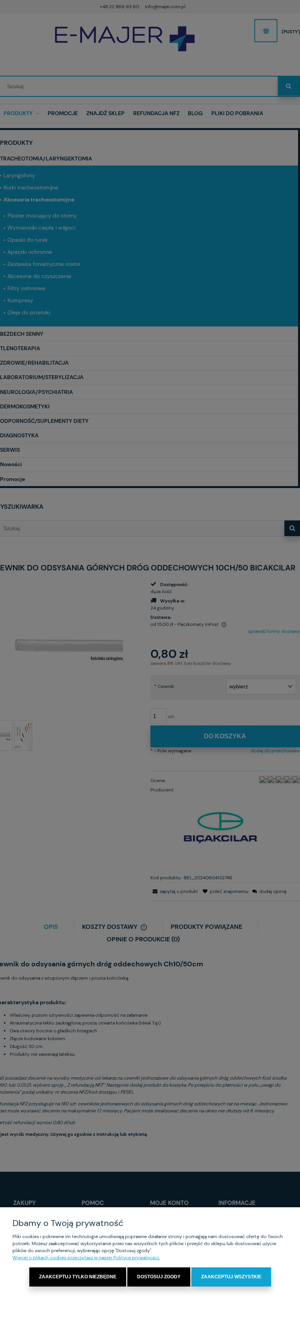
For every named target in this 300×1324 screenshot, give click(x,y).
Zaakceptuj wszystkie (231, 1276)
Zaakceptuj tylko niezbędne (77, 1276)
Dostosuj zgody (158, 1276)
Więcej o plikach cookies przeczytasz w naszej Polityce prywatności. (86, 1258)
